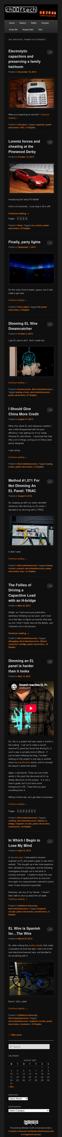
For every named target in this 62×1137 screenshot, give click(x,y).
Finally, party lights (24, 241)
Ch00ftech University (27, 905)
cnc (33, 225)
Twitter (34, 22)
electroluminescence (40, 392)
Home (12, 22)
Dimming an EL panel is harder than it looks (21, 665)
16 (50, 929)
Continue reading (18, 213)
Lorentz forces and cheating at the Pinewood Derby (24, 146)
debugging (13, 641)
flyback (41, 820)
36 (50, 142)
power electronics (16, 395)
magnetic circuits (23, 823)
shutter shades (36, 945)
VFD (22, 127)
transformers (24, 762)
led (39, 306)
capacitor (40, 124)
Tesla (19, 225)
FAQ (40, 29)
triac (22, 571)
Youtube (45, 22)
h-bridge (22, 644)
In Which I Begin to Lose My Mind (24, 843)
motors (39, 225)
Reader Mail (27, 29)
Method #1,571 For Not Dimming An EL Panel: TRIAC (24, 485)
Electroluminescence (42, 389)
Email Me (13, 29)
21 (50, 481)
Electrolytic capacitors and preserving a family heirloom (24, 58)
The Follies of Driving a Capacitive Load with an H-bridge (22, 592)
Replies (30, 127)
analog (19, 392)
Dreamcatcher (24, 389)
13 (50, 52)
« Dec (11, 1086)
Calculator (22, 124)
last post (19, 857)
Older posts (15, 1034)
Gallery (22, 22)
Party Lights (23, 306)
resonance (25, 1024)
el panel (20, 568)
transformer (14, 826)
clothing (12, 820)
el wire (26, 392)
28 (50, 661)
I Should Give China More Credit (23, 411)
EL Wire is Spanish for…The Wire (24, 931)
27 (50, 324)
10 (50, 585)
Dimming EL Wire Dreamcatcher (23, 326)
